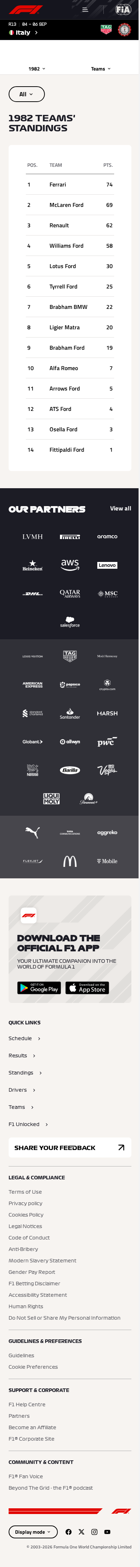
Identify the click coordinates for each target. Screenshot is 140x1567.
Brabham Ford (67, 347)
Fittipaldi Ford (67, 449)
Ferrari (58, 184)
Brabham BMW (69, 306)
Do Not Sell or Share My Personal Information (65, 1318)
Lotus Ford (63, 266)
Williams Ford (67, 245)
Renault (59, 225)
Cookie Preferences (33, 1367)
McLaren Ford (67, 204)
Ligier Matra (65, 327)
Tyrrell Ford (64, 286)
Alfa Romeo (64, 368)
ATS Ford (60, 408)
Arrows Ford (65, 388)
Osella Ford (64, 429)
